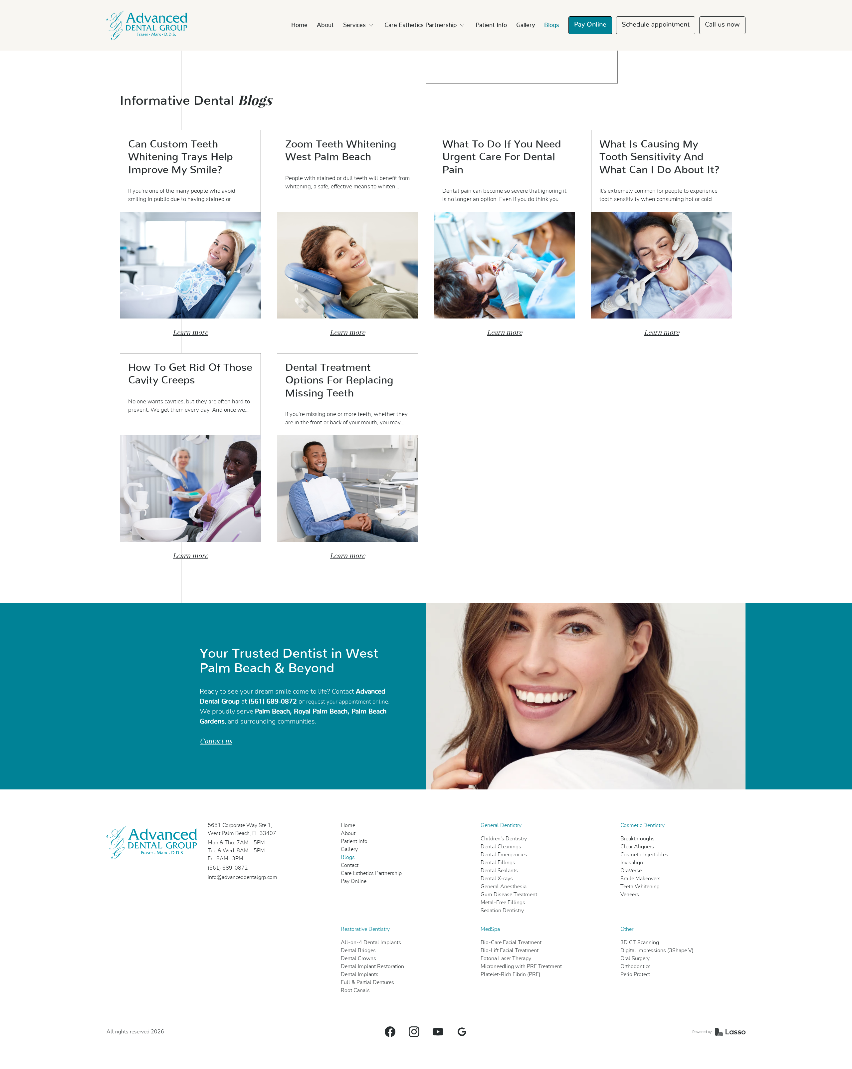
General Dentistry (501, 825)
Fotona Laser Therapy (506, 958)
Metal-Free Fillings (503, 902)
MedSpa (490, 929)
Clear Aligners (637, 846)
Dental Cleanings (501, 846)
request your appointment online (347, 702)
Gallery (525, 25)
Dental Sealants (499, 870)
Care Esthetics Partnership (371, 873)
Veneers (629, 894)
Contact (349, 865)
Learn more (190, 332)
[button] (359, 25)
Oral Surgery (635, 958)
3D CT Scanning (639, 942)
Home (299, 25)
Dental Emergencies (504, 854)
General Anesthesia (504, 886)
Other (626, 929)
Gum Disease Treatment (509, 894)
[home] (146, 25)
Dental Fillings (498, 862)
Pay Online (590, 24)
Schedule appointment (656, 24)
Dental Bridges (358, 950)
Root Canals (355, 990)
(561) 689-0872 (228, 868)
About (325, 25)
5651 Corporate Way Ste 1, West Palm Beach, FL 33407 (242, 829)
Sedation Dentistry (502, 910)
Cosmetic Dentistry (642, 825)
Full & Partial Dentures (367, 982)
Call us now (722, 24)
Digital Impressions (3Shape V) (657, 950)
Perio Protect (635, 974)
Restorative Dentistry (365, 929)
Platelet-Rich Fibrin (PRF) (510, 974)
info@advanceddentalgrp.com (242, 877)
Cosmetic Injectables (644, 854)
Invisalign (631, 862)
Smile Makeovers (640, 878)
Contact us (216, 741)
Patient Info (491, 25)
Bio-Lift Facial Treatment (509, 950)
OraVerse (631, 870)
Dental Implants (359, 974)
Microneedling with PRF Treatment (521, 966)
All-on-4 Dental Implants (371, 942)
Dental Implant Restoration (372, 966)
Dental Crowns (358, 958)
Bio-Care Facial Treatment (511, 942)
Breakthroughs (637, 838)
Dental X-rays (497, 878)
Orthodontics (635, 966)
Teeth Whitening (640, 886)
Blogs (551, 25)
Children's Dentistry (504, 838)
